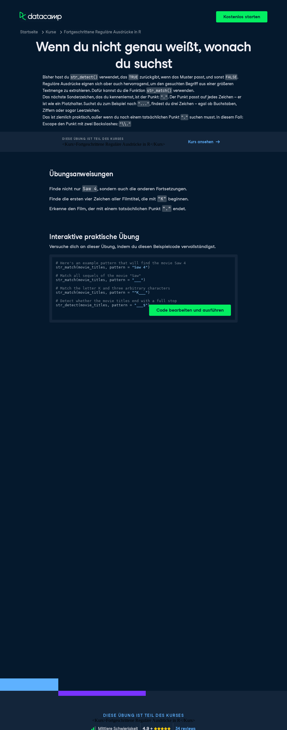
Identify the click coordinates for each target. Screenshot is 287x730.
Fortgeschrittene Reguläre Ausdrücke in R (102, 32)
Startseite (29, 32)
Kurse (51, 32)
